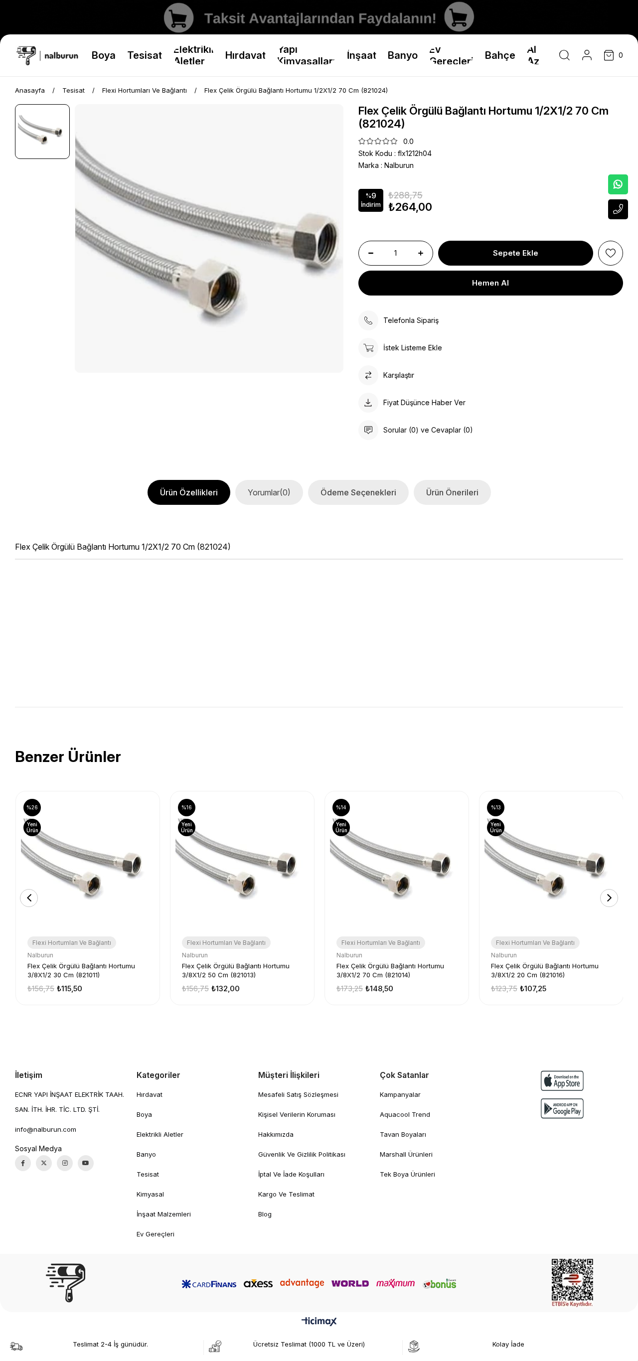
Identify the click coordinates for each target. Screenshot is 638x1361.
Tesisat (148, 1174)
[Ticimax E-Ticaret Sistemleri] (319, 1322)
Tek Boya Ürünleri (407, 1174)
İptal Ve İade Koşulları (291, 1174)
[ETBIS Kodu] (572, 1283)
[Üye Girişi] (587, 55)
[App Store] (562, 1080)
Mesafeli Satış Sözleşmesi (298, 1094)
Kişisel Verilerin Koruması (296, 1114)
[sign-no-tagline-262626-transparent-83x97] (65, 1283)
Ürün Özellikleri (189, 492)
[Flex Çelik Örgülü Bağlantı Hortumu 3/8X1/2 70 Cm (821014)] (397, 863)
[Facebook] (23, 1163)
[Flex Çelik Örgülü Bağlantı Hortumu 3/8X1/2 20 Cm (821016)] (551, 863)
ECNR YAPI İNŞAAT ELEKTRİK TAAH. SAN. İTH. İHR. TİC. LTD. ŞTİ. (69, 1101)
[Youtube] (86, 1163)
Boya (144, 1114)
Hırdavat (149, 1094)
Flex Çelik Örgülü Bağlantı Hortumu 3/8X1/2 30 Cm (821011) (81, 970)
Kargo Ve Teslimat (286, 1194)
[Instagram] (65, 1163)
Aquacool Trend (405, 1114)
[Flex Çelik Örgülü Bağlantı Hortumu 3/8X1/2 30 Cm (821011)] (88, 863)
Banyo (146, 1154)
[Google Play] (562, 1108)
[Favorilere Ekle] (610, 253)
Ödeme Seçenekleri (358, 492)
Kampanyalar (400, 1094)
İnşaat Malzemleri (164, 1214)
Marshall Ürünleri (406, 1154)
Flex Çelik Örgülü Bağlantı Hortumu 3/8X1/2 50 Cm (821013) (236, 970)
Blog (265, 1214)
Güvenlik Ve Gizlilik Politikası (301, 1154)
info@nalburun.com (45, 1129)
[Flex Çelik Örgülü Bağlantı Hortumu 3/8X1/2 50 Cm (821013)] (242, 863)
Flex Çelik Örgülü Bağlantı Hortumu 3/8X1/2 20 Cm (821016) (545, 970)
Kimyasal (150, 1194)
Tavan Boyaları (403, 1134)
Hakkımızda (276, 1134)
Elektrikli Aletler (160, 1134)
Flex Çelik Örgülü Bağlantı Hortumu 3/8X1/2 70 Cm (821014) (390, 970)
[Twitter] (44, 1163)
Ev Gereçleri (155, 1234)
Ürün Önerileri (452, 492)
